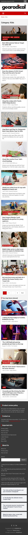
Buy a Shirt (4, 441)
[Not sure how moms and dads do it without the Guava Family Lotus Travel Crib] (14, 267)
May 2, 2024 (5, 253)
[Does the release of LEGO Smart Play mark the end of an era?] (14, 61)
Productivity (16, 95)
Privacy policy (4, 428)
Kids (12, 37)
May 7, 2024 (5, 223)
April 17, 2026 (5, 46)
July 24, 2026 (5, 396)
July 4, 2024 (5, 191)
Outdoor (5, 39)
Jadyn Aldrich (13, 46)
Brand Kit (3, 439)
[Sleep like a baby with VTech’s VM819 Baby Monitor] (14, 91)
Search (3, 456)
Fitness (13, 312)
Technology (19, 67)
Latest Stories (4, 437)
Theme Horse (16, 530)
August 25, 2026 (6, 321)
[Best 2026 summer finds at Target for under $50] (14, 33)
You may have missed (10, 298)
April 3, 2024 (5, 283)
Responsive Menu (25, 1)
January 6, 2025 (6, 133)
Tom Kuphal (14, 346)
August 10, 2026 (6, 346)
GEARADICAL (17, 528)
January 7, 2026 (6, 104)
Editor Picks (6, 37)
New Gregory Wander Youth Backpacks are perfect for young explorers (12, 219)
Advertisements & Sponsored (8, 435)
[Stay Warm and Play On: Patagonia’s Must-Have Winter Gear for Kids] (14, 119)
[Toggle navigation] (3, 13)
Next (22, 293)
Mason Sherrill (12, 223)
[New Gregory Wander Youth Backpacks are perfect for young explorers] (14, 207)
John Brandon (12, 283)
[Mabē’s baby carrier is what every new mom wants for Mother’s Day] (14, 239)
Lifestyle (16, 37)
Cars (4, 387)
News (7, 67)
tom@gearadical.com (14, 421)
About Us (3, 448)
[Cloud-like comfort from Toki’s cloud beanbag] (14, 149)
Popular (12, 67)
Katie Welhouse (13, 163)
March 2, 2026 (5, 75)
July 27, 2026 (5, 370)
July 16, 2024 (5, 163)
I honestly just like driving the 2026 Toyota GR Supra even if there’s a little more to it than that (13, 393)
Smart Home (16, 360)
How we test (4, 432)
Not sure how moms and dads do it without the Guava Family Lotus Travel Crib (13, 279)
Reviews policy (5, 430)
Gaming (5, 338)
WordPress (19, 532)
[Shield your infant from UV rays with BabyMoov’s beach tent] (14, 178)
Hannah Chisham (15, 133)
